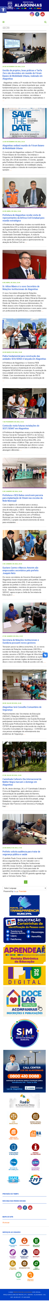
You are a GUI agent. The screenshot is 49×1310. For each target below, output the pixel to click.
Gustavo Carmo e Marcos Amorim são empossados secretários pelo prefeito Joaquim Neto (21, 570)
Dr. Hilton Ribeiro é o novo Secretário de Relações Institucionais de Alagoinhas (21, 288)
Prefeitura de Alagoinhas (22, 1292)
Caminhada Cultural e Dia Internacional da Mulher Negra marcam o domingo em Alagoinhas (22, 782)
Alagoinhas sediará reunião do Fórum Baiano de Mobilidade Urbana (23, 147)
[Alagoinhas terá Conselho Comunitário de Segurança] (24, 685)
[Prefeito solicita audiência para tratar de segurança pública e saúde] (24, 829)
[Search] (45, 22)
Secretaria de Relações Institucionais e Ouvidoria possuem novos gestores (21, 641)
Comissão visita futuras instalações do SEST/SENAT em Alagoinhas (21, 427)
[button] (3, 9)
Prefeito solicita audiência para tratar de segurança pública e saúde (21, 853)
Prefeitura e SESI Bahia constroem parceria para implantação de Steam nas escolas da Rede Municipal (23, 498)
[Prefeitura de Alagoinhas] (24, 5)
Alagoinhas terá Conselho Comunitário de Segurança (22, 708)
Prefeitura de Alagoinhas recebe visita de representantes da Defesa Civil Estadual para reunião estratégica (23, 218)
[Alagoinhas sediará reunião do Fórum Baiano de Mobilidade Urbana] (24, 123)
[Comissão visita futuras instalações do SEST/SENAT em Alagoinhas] (24, 403)
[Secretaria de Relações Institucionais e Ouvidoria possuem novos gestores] (24, 618)
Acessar (6, 1222)
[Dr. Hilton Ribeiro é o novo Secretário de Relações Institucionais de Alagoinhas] (24, 264)
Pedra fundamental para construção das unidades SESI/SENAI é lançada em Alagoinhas (24, 357)
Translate (22, 891)
